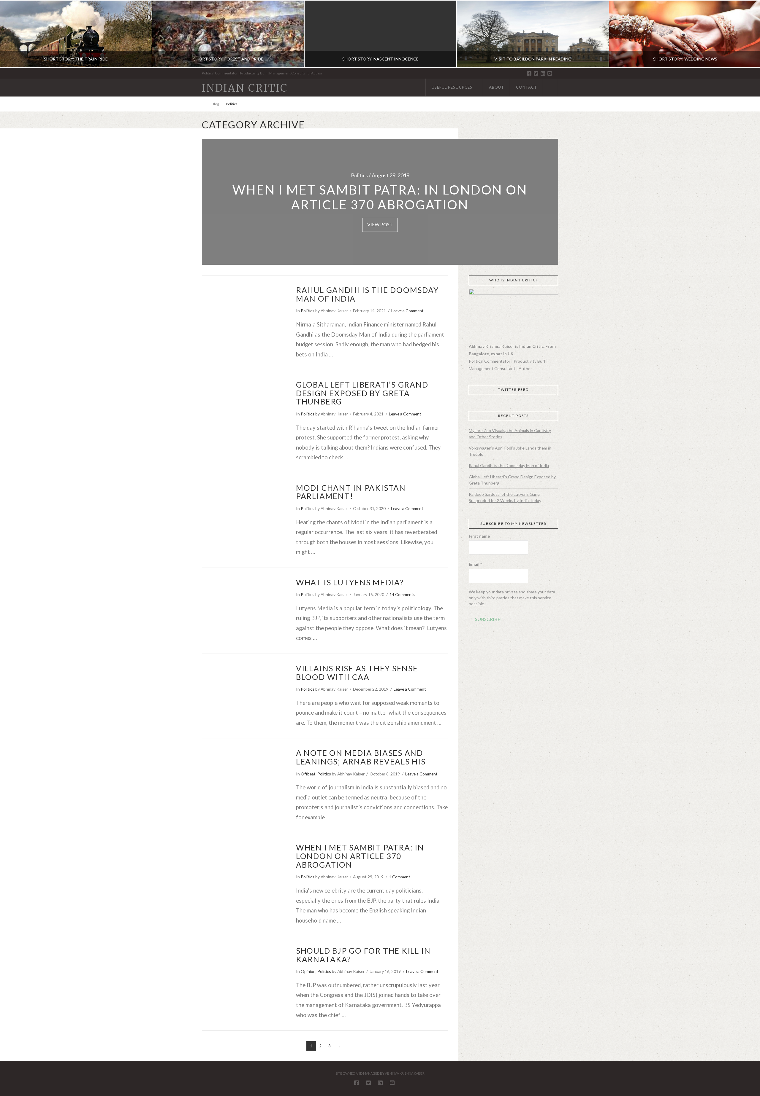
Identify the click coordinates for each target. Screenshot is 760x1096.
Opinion (308, 971)
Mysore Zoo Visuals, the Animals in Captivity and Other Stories (510, 433)
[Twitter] (536, 73)
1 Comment (399, 876)
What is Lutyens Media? (350, 582)
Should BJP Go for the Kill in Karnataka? (363, 955)
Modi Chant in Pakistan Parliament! (351, 492)
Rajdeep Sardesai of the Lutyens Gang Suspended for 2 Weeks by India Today (505, 497)
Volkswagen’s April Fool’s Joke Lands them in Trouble (510, 451)
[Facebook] (529, 73)
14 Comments (402, 594)
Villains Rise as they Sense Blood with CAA (357, 673)
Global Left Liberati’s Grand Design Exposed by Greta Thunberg (362, 393)
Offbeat (308, 773)
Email (475, 564)
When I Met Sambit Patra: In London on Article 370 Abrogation (360, 856)
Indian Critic (245, 88)
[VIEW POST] (244, 313)
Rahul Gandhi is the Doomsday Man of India (367, 294)
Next (747, 34)
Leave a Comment (407, 310)
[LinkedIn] (543, 73)
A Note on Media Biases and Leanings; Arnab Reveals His (361, 757)
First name (479, 536)
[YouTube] (549, 73)
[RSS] (556, 73)
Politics (307, 310)
